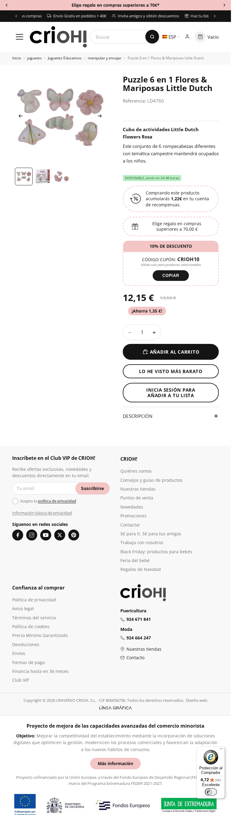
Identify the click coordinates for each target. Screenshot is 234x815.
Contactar (130, 525)
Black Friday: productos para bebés (156, 551)
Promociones (133, 516)
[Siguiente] (215, 16)
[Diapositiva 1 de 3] (24, 176)
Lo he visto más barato (171, 371)
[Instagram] (31, 535)
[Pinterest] (73, 535)
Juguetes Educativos (65, 58)
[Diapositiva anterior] (19, 117)
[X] (59, 535)
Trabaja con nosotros (141, 542)
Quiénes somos (136, 471)
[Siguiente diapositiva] (101, 117)
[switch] (211, 792)
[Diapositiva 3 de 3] (61, 176)
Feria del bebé (135, 560)
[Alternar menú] (19, 37)
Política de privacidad (34, 600)
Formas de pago (28, 662)
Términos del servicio (34, 618)
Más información (115, 763)
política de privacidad (57, 501)
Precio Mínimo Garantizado (40, 635)
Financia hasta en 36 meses (40, 671)
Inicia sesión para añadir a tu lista (170, 392)
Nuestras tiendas (137, 489)
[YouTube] (45, 535)
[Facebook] (17, 535)
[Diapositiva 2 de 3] (42, 176)
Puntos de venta (136, 498)
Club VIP (20, 680)
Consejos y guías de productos (151, 480)
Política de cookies (30, 626)
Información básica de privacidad (42, 513)
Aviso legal (23, 608)
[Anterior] (16, 16)
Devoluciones (25, 644)
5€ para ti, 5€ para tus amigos (150, 534)
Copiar (170, 275)
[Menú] (221, 750)
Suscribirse (92, 488)
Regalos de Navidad (140, 569)
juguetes (34, 58)
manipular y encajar (105, 58)
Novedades (131, 507)
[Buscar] (152, 37)
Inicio (16, 58)
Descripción (138, 416)
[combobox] (124, 37)
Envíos (18, 653)
